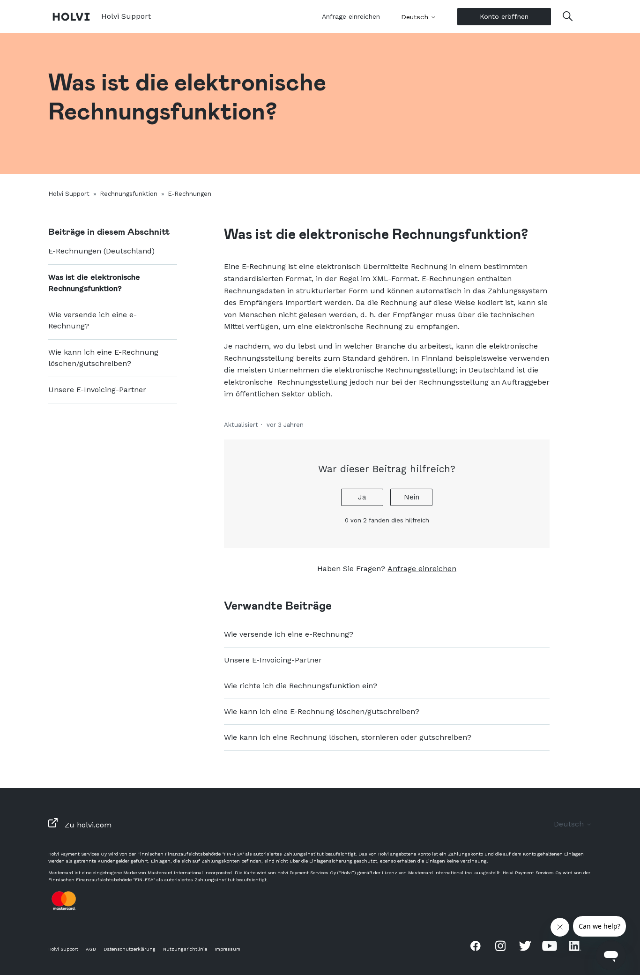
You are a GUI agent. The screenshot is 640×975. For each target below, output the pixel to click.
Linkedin (574, 945)
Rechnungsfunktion (128, 193)
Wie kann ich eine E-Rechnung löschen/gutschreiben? (103, 358)
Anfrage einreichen (351, 16)
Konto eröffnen (504, 16)
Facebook (475, 945)
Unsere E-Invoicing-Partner (97, 389)
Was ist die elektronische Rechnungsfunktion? (94, 283)
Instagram (500, 945)
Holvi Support (68, 193)
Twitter (525, 945)
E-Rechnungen (189, 193)
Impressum (227, 949)
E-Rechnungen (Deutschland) (101, 250)
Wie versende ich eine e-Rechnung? (92, 320)
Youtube (549, 945)
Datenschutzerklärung (130, 949)
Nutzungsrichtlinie (185, 949)
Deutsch (416, 17)
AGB (91, 949)
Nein (411, 497)
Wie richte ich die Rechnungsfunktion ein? (300, 685)
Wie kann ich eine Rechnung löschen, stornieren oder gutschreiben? (347, 737)
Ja (362, 497)
